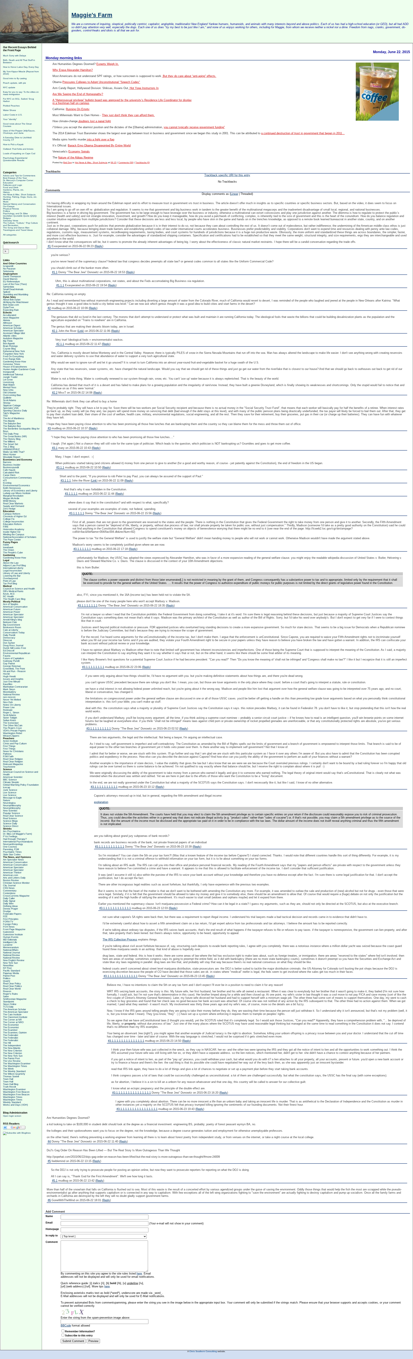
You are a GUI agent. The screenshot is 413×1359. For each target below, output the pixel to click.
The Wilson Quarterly (14, 1074)
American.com (10, 875)
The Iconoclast (10, 723)
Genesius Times (11, 364)
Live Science (9, 792)
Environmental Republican (16, 653)
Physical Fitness (11, 209)
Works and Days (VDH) (15, 1105)
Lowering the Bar (12, 575)
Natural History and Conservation (19, 204)
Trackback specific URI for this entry (227, 175)
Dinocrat (7, 640)
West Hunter (9, 454)
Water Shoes (9, 110)
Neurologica (9, 803)
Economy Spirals (79, 151)
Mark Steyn (9, 689)
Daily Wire (8, 903)
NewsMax (8, 965)
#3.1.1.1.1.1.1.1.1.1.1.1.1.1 (120, 976)
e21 (5, 480)
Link (80, 330)
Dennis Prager (10, 908)
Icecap (6, 787)
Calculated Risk (11, 472)
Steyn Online (9, 1004)
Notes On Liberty (12, 704)
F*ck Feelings (10, 836)
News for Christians (13, 751)
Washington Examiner (14, 1089)
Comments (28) (125, 162)
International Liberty (13, 568)
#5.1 (54, 1180)
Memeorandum (11, 947)
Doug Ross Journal (13, 645)
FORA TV (8, 921)
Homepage (52, 1229)
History (6, 192)
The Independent (12, 1045)
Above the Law (10, 563)
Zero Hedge (9, 508)
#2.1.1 (60, 344)
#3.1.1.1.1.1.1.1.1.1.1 (104, 786)
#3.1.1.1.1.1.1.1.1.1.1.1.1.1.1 (126, 1040)
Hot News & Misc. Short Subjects (19, 194)
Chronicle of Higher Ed (14, 516)
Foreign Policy (10, 924)
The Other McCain (12, 725)
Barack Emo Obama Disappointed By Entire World (99, 145)
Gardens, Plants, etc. (13, 190)
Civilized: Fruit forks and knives (18, 149)
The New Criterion (12, 1050)
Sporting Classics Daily (15, 410)
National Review (11, 694)
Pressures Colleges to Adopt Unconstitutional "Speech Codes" (101, 82)
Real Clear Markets (13, 503)
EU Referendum (11, 281)
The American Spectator (15, 1012)
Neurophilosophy (12, 808)
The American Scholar (14, 1009)
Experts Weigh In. (107, 64)
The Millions (9, 441)
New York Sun (10, 963)
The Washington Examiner (17, 1063)
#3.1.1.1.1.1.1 (82, 549)
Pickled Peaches (11, 106)
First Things (9, 746)
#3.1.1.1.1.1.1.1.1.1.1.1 (109, 846)
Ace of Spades (10, 604)
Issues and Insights (13, 679)
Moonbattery (9, 692)
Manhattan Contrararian (15, 686)
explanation (101, 802)
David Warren (10, 279)
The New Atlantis (11, 1048)
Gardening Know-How (14, 361)
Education (8, 183)
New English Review (13, 960)
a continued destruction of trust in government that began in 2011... (303, 133)
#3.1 (54, 447)
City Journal (9, 885)
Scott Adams (9, 400)
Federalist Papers (12, 914)
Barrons (7, 462)
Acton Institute (10, 741)
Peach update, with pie (14, 83)
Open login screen (12, 1116)
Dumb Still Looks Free (14, 648)
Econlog (7, 483)
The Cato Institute (12, 1014)
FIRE (5, 526)
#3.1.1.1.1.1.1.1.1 (93, 667)
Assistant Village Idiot (14, 333)
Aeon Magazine (11, 317)
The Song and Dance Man (16, 227)
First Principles (10, 919)
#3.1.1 (60, 467)
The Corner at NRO (13, 1022)
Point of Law (9, 581)
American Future (11, 609)
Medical (7, 199)
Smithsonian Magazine (14, 999)
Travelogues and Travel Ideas (18, 230)
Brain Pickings (10, 346)
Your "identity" (10, 119)
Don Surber (9, 643)
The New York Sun (13, 1055)
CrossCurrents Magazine (16, 895)
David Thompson (12, 276)
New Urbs (8, 390)
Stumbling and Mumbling (15, 294)
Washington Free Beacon (16, 1092)
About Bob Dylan (11, 299)
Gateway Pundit (11, 661)
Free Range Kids (12, 359)
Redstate (7, 710)
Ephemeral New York (14, 351)
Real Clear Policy (12, 983)
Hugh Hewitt (9, 676)
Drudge (7, 911)
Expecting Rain (11, 310)
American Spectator (13, 330)
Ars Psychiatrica (11, 831)
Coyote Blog (9, 348)
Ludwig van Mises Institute (17, 493)
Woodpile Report (11, 457)
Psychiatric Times (12, 852)
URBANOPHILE (11, 449)
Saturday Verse (10, 220)
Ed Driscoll (8, 650)
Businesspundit (11, 467)
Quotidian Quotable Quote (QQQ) (20, 216)
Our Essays (8, 206)
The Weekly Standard (14, 1071)
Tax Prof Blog (10, 583)
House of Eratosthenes (15, 366)
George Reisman (12, 666)
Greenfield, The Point (14, 668)
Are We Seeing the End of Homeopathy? (77, 94)
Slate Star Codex (12, 854)
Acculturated (9, 315)
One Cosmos (10, 846)
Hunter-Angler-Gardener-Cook (19, 369)
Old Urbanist (9, 392)
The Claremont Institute (15, 1017)
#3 (49, 428)
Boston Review (11, 880)
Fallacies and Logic (12, 185)
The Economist (11, 1024)
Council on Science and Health (19, 588)
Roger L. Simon (11, 712)
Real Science (10, 818)
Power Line (9, 707)
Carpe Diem (9, 475)
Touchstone (9, 766)
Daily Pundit (9, 635)
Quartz (6, 981)
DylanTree (8, 307)
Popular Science (11, 813)
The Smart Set (10, 444)
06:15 (113, 162)
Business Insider (11, 464)
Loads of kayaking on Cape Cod (19, 153)
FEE (5, 916)
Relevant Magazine (13, 764)
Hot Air (6, 674)
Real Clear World (12, 988)
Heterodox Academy (13, 529)
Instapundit (8, 372)
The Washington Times (15, 1066)
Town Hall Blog (10, 1084)
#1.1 (54, 272)
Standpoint (8, 1001)
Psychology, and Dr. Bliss (15, 213)
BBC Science (10, 779)
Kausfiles (7, 684)
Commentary (10, 890)
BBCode (66, 1325)
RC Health (8, 596)
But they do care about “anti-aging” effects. (189, 76)
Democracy (9, 637)
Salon (6, 996)
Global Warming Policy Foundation (21, 784)
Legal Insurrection (12, 570)
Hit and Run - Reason (14, 671)
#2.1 (54, 330)
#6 (49, 1200)
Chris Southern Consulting (203, 1351)
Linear (234, 193)
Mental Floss (9, 387)
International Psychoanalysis (18, 841)
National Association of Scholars (19, 537)
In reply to (52, 1235)
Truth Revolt (9, 1086)
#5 (49, 1161)
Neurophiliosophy (12, 805)
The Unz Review (11, 1061)
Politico (6, 978)
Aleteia (6, 320)
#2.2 (54, 392)
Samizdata (8, 286)
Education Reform (12, 524)
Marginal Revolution (13, 495)
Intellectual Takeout (13, 374)
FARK (6, 544)
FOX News (9, 926)
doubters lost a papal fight (94, 121)
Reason (7, 991)
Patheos (7, 754)
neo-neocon (9, 697)
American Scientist (12, 777)
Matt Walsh (9, 384)
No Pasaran (9, 268)
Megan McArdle (11, 498)
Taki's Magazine (11, 413)
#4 (49, 1141)
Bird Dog (67, 162)
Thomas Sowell (11, 1076)
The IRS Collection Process (120, 939)
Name (49, 1216)
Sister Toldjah (10, 717)
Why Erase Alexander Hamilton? (72, 70)
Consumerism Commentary (17, 477)
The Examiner (10, 1030)
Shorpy (7, 403)
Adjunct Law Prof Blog (14, 565)
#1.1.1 (60, 285)
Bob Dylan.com (11, 304)
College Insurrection (13, 521)
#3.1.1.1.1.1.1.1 (87, 605)
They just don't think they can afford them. (128, 115)
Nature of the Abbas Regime (75, 157)
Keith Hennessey (12, 488)
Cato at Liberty (10, 630)
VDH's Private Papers (14, 730)
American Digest (11, 325)
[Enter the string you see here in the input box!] (73, 1311)
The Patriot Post (11, 1058)
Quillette (7, 397)
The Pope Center (12, 539)
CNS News (9, 888)
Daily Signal (9, 901)
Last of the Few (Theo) (15, 284)
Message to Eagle (12, 797)
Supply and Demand (13, 506)
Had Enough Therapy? (15, 839)
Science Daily (10, 823)
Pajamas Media (11, 973)
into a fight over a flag (100, 139)
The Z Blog (8, 446)
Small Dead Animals (13, 289)
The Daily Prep (10, 433)
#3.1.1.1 (66, 480)
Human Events (10, 937)
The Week (8, 1068)
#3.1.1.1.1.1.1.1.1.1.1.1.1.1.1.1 (131, 1092)
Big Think (8, 341)
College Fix (9, 519)
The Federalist (10, 1035)
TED (5, 415)
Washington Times (12, 1097)
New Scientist (10, 810)
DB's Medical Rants (13, 591)
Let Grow (8, 379)
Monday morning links (64, 58)
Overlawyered (10, 578)
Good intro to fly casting (15, 78)
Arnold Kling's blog (12, 619)
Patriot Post (9, 975)
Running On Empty (77, 109)
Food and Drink (10, 187)
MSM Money (9, 501)
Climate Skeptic (11, 782)
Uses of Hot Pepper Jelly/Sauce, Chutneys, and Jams (19, 131)
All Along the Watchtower (16, 302)
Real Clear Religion (13, 759)
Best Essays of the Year (15, 178)
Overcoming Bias (12, 395)
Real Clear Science (13, 815)
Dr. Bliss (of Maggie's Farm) (17, 834)
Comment (52, 1242)
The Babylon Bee (12, 423)
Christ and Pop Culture (15, 743)
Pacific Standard (11, 970)
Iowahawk (8, 547)
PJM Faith (8, 756)
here (139, 1273)
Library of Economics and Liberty (20, 490)
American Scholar (12, 328)
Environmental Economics (16, 485)
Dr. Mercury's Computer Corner (18, 180)
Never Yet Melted (12, 699)
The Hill (7, 1043)
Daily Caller (9, 898)
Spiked (6, 292)
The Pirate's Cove (12, 728)
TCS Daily (8, 1006)
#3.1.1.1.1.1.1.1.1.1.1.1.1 (115, 908)
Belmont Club (10, 622)
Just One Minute (11, 681)
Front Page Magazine (14, 929)
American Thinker (12, 872)
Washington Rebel (12, 733)
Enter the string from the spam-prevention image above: (95, 1317)
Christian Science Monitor (16, 883)
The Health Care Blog (14, 599)
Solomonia (8, 271)
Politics (6, 211)
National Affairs (10, 950)
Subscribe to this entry (79, 1335)
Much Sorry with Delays (14, 55)
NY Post (7, 968)
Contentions (9, 893)
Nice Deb (8, 702)
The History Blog (11, 439)
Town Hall (8, 1079)
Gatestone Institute (13, 934)
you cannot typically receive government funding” (194, 127)
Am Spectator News (13, 859)
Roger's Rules (10, 994)
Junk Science (10, 790)
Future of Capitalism (13, 658)
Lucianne (7, 944)
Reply (98, 246)
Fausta (6, 655)
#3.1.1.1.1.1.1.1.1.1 (98, 728)
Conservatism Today (14, 632)
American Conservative (15, 606)
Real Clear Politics (12, 986)
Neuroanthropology (13, 844)
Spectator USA (10, 408)
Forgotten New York (13, 353)
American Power (11, 612)
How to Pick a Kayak (13, 144)
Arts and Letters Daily (14, 877)
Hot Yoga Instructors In (144, 88)
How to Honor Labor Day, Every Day (21, 67)
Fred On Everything (13, 356)
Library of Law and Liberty (16, 573)
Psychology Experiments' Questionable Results (15, 159)
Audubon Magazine (13, 338)
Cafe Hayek (9, 470)
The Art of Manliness (13, 418)
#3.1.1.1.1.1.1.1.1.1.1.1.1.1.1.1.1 (137, 1109)
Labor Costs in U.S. (12, 115)
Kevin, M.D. (9, 594)
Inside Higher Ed (11, 532)
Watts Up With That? (14, 452)
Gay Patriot (9, 663)
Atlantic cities (10, 335)
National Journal (11, 952)
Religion (7, 218)
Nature (6, 800)
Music (6, 201)
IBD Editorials (10, 939)
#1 (49, 246)
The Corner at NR (12, 1019)
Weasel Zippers (11, 735)
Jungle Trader (10, 377)
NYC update (9, 87)
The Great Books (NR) (15, 436)
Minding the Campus (13, 534)
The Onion (8, 550)
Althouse (7, 323)
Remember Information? (80, 1331)
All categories (9, 235)
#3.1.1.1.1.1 (76, 513)
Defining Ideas (10, 906)
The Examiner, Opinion (15, 1032)
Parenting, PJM (11, 849)
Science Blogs (10, 821)
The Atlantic (9, 421)
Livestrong (8, 382)
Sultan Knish (9, 720)
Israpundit (8, 266)
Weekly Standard (12, 1102)
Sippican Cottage (12, 405)
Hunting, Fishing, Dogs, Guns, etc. (20, 197)
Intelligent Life (10, 942)
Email (49, 1222)
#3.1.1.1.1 (71, 493)
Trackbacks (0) (142, 162)
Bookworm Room (12, 627)
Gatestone (8, 932)
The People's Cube (13, 552)
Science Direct (10, 826)
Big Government (11, 624)
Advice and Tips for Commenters (19, 175)
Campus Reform (11, 514)
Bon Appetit (9, 343)
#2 (49, 308)
